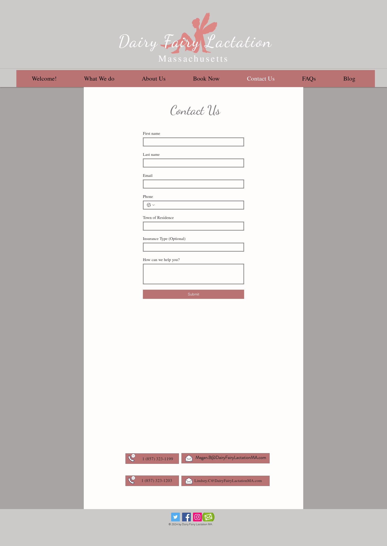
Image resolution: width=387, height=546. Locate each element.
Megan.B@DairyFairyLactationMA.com (231, 457)
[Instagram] (197, 517)
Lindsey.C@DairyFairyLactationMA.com (228, 480)
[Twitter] (175, 517)
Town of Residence (158, 217)
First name (151, 133)
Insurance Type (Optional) (164, 238)
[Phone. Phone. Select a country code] (150, 205)
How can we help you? (161, 259)
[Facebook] (186, 517)
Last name (151, 154)
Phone (148, 196)
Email (148, 175)
